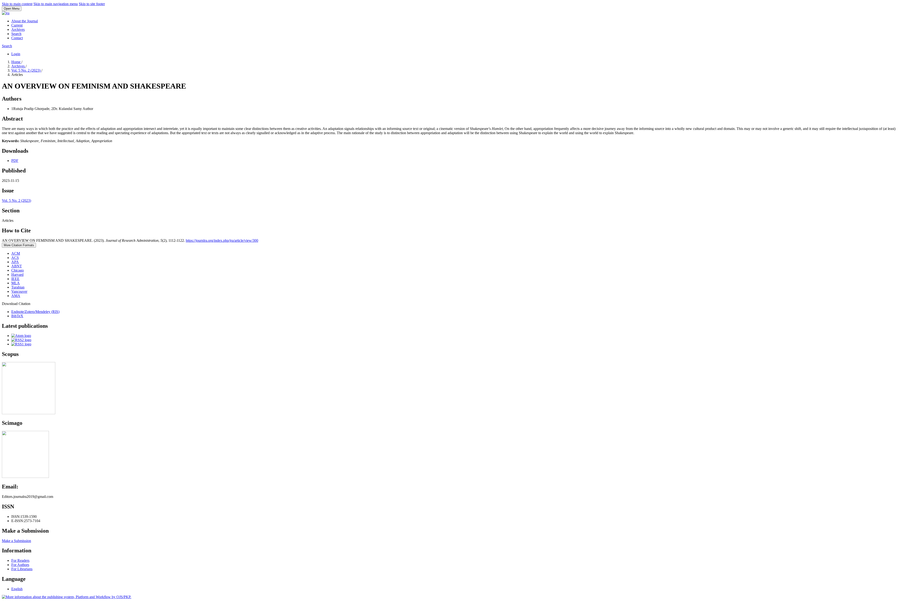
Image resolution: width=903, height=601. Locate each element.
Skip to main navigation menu (55, 4)
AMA (15, 296)
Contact (17, 38)
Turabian (17, 287)
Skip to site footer (92, 4)
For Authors (20, 565)
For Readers (20, 560)
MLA (15, 283)
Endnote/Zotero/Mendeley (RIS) (35, 312)
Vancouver (19, 291)
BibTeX (17, 316)
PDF (14, 161)
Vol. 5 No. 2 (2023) (26, 70)
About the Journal (24, 21)
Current (17, 25)
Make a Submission (16, 541)
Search (16, 34)
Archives (18, 29)
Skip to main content (17, 4)
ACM (15, 253)
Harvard (17, 275)
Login (15, 54)
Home (16, 62)
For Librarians (21, 569)
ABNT (16, 266)
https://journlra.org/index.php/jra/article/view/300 (222, 240)
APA (15, 262)
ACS (15, 258)
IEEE (15, 279)
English (17, 589)
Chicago (17, 270)
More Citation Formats (19, 245)
